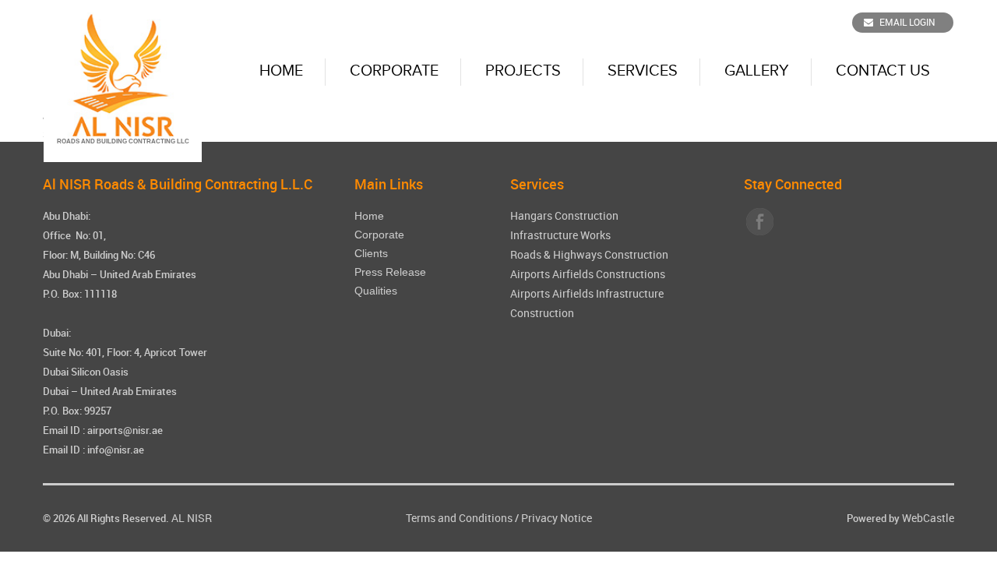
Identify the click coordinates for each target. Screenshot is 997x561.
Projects (523, 71)
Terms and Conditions (459, 517)
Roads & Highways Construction (589, 254)
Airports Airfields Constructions (587, 273)
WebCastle (928, 517)
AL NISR (191, 517)
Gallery (756, 71)
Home (281, 71)
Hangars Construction (564, 215)
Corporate (394, 71)
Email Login (907, 22)
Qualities (375, 290)
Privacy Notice (556, 517)
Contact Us (883, 71)
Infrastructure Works (560, 235)
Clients (371, 253)
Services (643, 71)
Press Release (390, 272)
